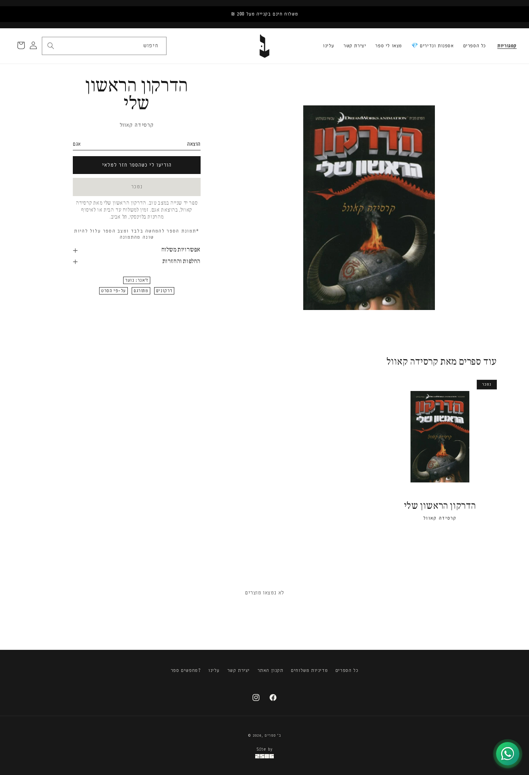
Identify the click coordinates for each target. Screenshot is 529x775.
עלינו (328, 45)
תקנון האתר (270, 670)
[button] (507, 46)
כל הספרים (474, 45)
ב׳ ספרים (272, 735)
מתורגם (141, 291)
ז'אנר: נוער (136, 280)
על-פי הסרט (113, 291)
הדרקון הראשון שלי (440, 506)
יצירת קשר (355, 45)
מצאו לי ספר (388, 45)
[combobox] (103, 46)
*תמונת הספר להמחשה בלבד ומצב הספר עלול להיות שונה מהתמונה (136, 234)
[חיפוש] (50, 45)
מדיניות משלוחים (309, 670)
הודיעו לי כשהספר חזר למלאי (137, 165)
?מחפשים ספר (186, 670)
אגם (77, 144)
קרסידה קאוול (137, 125)
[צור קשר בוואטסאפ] (507, 753)
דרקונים (164, 291)
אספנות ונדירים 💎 (432, 45)
